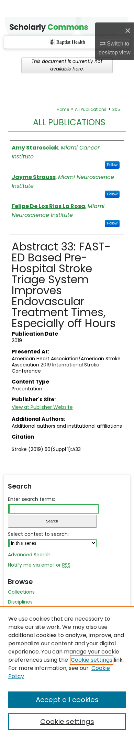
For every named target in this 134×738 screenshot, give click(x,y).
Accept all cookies (67, 699)
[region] (67, 672)
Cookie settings (91, 660)
